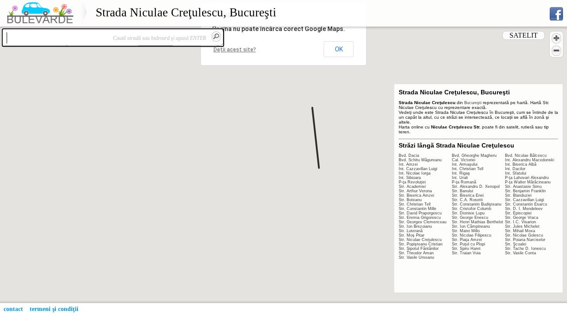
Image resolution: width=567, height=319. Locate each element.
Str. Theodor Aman (416, 253)
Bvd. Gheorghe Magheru (474, 155)
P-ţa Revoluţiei (412, 182)
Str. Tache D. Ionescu (525, 248)
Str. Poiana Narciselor (525, 239)
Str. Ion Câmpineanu (471, 226)
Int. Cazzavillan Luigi (418, 169)
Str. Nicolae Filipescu (471, 235)
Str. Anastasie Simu (523, 186)
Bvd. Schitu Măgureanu (420, 160)
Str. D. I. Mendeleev (524, 208)
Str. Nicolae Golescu (524, 235)
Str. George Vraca (521, 217)
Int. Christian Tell (467, 169)
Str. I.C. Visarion (520, 222)
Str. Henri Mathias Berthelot (477, 222)
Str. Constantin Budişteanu (476, 204)
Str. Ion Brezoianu (415, 226)
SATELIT (523, 35)
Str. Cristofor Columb (471, 208)
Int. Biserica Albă (520, 164)
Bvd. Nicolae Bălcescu (526, 155)
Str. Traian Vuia (466, 253)
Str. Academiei (412, 186)
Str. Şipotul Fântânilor (419, 248)
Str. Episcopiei (518, 213)
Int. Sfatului (515, 173)
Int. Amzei (408, 164)
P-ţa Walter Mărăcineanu (528, 182)
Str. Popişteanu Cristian (421, 244)
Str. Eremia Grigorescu (420, 217)
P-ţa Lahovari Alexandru (527, 177)
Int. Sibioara (410, 177)
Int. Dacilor (515, 169)
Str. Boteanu (410, 200)
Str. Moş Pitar (411, 235)
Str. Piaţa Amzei (467, 239)
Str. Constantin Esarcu (526, 204)
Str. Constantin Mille (417, 208)
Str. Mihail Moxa (520, 231)
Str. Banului (462, 191)
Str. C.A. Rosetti (467, 200)
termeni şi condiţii (54, 309)
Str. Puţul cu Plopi (468, 244)
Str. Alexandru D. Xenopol (476, 186)
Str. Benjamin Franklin (525, 191)
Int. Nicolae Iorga (415, 173)
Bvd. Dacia (409, 155)
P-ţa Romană (464, 182)
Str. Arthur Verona (415, 191)
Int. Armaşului (465, 164)
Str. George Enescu (470, 217)
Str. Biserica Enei (468, 195)
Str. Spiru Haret (466, 248)
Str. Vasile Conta (520, 253)
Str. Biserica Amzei (416, 195)
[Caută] (216, 36)
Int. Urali (460, 177)
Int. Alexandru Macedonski (529, 160)
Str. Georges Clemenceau (423, 222)
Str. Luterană (411, 231)
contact (13, 309)
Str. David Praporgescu (420, 213)
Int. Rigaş (461, 173)
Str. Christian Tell (415, 204)
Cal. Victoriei (463, 160)
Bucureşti (473, 103)
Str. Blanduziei (518, 195)
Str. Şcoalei (515, 244)
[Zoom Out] (556, 50)
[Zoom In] (556, 38)
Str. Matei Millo (466, 231)
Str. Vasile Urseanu (416, 257)
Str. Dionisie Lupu (468, 213)
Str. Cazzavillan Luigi (524, 200)
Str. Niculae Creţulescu (420, 239)
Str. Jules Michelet (522, 226)
